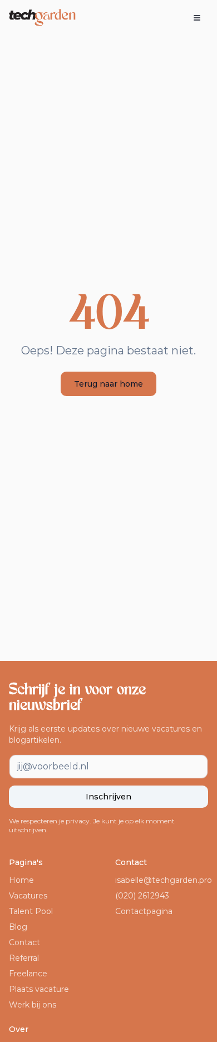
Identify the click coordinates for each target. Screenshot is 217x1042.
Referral (24, 958)
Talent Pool (31, 911)
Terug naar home (108, 384)
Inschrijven (108, 797)
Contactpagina (143, 911)
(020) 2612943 (142, 896)
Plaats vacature (39, 989)
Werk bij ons (32, 1005)
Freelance (28, 974)
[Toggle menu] (197, 18)
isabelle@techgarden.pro (163, 880)
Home (21, 880)
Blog (18, 927)
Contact (24, 942)
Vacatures (28, 896)
